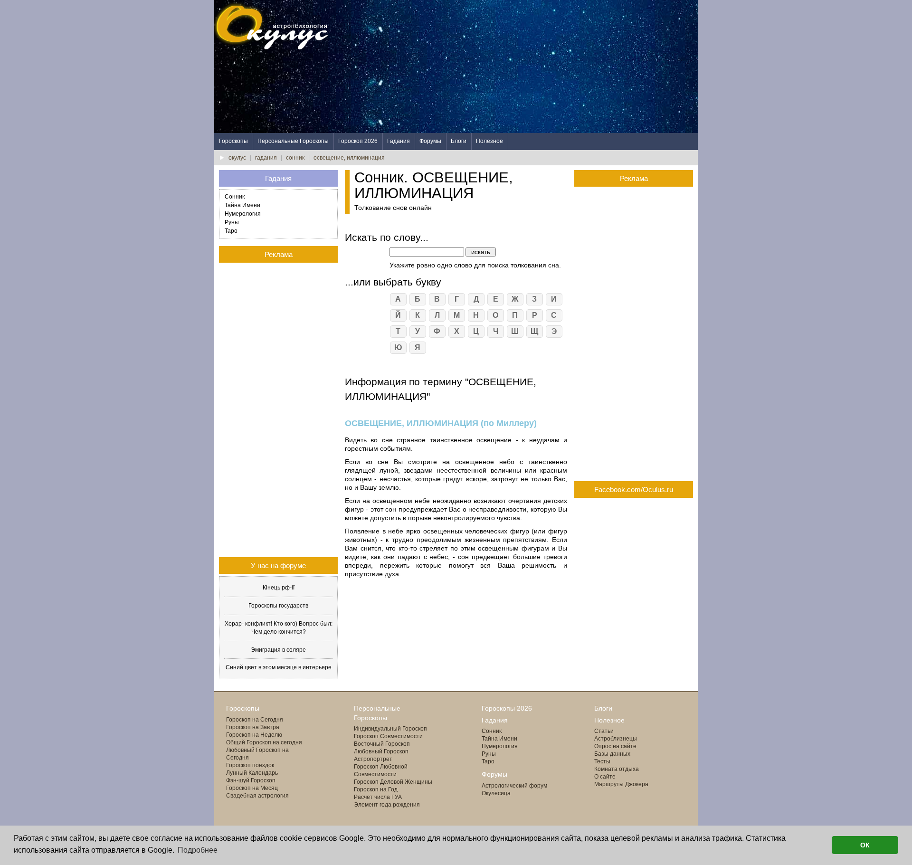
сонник (295, 157)
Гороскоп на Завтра (252, 727)
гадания (266, 157)
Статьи (604, 731)
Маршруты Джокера (621, 784)
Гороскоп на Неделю (254, 735)
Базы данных (612, 754)
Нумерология (243, 213)
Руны (232, 222)
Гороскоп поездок (250, 765)
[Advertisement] (525, 66)
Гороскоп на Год (376, 789)
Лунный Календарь (252, 773)
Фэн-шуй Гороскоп (251, 780)
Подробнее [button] (198, 850)
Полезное (489, 141)
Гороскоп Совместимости (388, 736)
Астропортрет (373, 759)
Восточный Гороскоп (382, 744)
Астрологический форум (514, 785)
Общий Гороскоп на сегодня (264, 742)
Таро (231, 231)
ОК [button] (865, 845)
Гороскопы (233, 141)
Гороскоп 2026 (358, 141)
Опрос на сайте (615, 746)
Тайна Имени (242, 205)
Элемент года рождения (387, 804)
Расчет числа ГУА (378, 797)
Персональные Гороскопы (293, 141)
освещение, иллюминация (349, 157)
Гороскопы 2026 (507, 708)
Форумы (430, 141)
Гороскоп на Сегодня (254, 719)
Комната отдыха (616, 769)
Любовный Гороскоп (381, 751)
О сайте (605, 776)
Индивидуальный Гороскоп (390, 728)
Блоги (458, 141)
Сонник (235, 196)
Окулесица (496, 793)
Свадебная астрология (257, 795)
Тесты (602, 761)
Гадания (398, 141)
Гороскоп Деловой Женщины (393, 782)
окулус (237, 157)
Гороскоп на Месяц (252, 788)
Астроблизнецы (615, 738)
